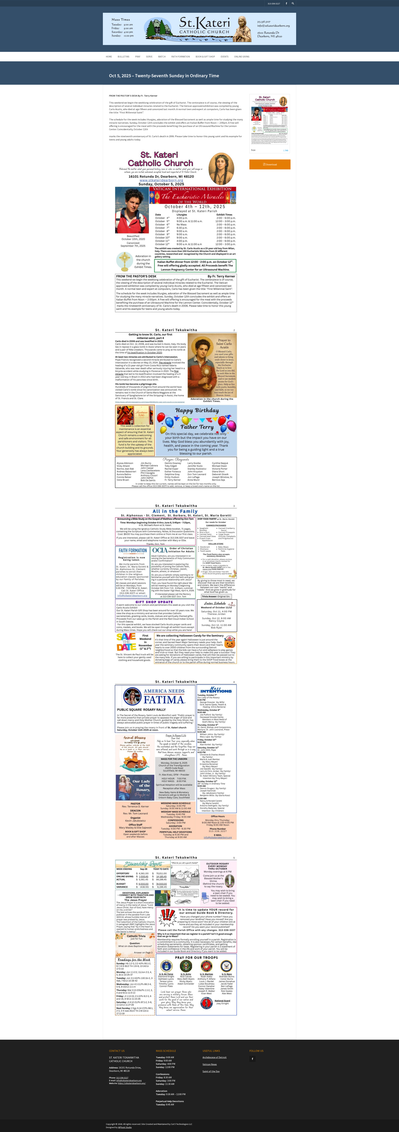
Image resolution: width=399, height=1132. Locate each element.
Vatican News (210, 1064)
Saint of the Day (211, 1071)
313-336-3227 (274, 3)
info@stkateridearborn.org (129, 1080)
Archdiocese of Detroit (215, 1057)
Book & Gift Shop (205, 56)
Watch (162, 56)
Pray (137, 56)
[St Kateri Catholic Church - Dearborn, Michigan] (199, 44)
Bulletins (123, 56)
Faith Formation (180, 56)
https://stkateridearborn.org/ (132, 1083)
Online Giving (241, 56)
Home (109, 56)
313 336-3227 (122, 1077)
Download (271, 164)
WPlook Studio (125, 1127)
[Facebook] (286, 3)
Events (224, 56)
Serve (149, 56)
